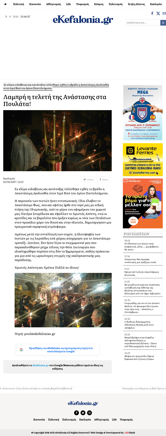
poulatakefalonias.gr (39, 333)
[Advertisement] (83, 55)
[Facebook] (152, 14)
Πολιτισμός (69, 419)
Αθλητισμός (101, 419)
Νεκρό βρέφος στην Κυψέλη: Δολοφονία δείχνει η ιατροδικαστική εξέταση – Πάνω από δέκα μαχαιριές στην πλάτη (140, 342)
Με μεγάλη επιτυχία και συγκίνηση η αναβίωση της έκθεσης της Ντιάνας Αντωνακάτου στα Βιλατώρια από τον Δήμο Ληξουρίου (142, 289)
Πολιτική (53, 419)
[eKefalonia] (83, 19)
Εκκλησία (85, 419)
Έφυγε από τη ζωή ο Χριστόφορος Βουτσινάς (141, 273)
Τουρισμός (126, 419)
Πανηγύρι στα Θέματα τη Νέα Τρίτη (143, 388)
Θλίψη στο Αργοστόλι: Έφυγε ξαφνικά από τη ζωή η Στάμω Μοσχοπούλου (139, 359)
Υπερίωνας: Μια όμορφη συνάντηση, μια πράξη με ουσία (140, 261)
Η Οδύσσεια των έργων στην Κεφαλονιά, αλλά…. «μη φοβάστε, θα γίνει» (141, 246)
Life (114, 419)
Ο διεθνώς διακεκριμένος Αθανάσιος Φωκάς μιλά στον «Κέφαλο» (139, 324)
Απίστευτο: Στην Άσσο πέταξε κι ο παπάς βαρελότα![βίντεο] (37, 388)
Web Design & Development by (113, 432)
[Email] (164, 14)
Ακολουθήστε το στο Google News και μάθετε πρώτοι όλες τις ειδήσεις (57, 366)
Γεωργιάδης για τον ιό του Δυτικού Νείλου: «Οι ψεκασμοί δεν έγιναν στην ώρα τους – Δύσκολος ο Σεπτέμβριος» (142, 308)
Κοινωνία (39, 419)
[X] (158, 14)
